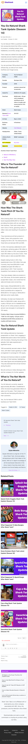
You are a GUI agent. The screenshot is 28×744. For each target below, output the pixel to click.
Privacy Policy (7, 732)
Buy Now (16, 142)
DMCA (22, 730)
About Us (6, 730)
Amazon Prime (18, 146)
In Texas (22, 407)
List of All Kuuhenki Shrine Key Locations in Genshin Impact (14, 696)
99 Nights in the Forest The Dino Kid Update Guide (12, 675)
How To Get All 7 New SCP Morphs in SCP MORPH (13, 685)
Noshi (5, 157)
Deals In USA (13, 407)
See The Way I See (9, 160)
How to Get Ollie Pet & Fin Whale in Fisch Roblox (13, 680)
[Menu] (26, 2)
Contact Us (14, 730)
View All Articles (13, 470)
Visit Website (17, 128)
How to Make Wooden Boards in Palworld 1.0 (13, 690)
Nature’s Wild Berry (10, 154)
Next (5, 435)
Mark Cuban (5, 410)
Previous (8, 425)
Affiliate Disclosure (19, 732)
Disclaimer (14, 734)
